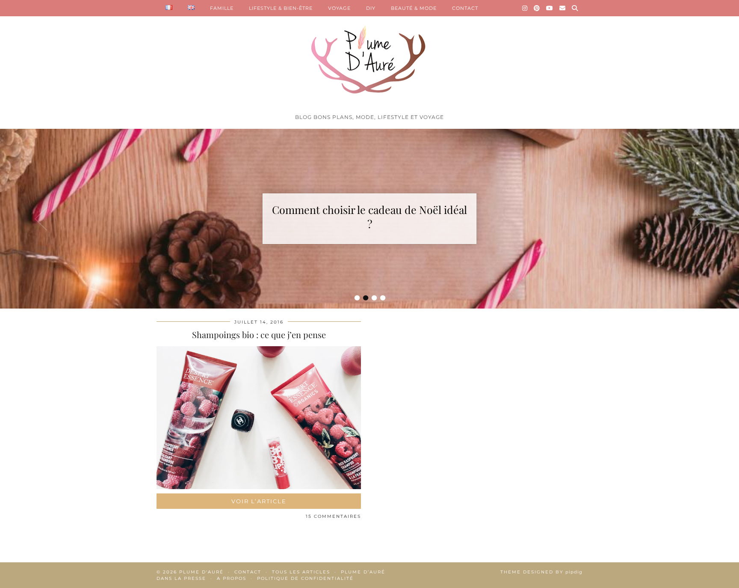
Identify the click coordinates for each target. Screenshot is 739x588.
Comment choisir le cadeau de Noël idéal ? (369, 216)
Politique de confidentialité (305, 578)
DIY (370, 8)
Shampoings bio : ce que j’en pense (259, 334)
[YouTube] (549, 8)
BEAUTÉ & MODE (414, 8)
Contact (247, 572)
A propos (231, 578)
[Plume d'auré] (369, 55)
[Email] (562, 8)
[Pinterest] (537, 8)
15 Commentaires (333, 516)
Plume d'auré (201, 572)
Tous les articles (301, 572)
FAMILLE (222, 8)
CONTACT (465, 8)
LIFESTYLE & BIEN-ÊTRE (281, 8)
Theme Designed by (541, 572)
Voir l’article (259, 501)
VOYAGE (339, 8)
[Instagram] (525, 8)
